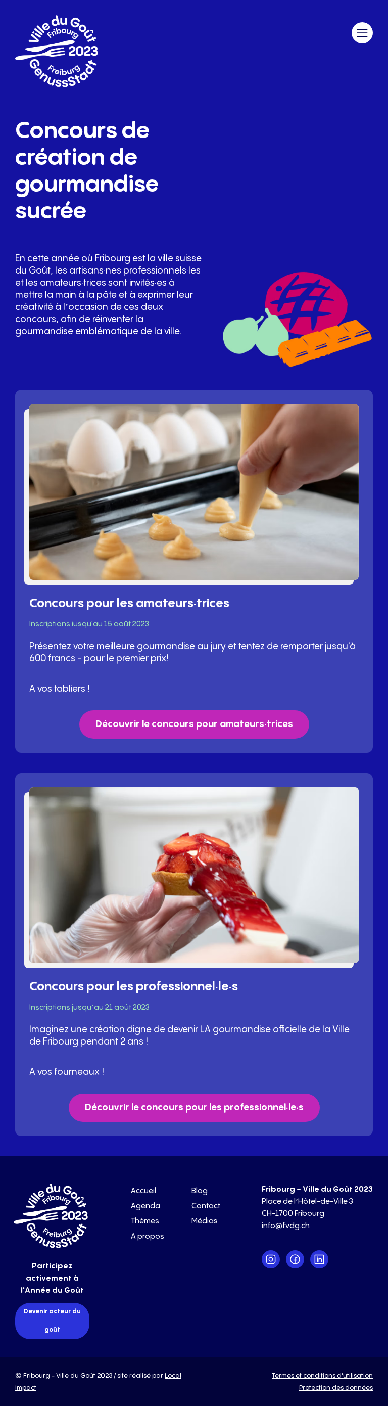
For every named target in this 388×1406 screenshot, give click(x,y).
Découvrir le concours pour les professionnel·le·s (194, 1107)
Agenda (145, 1206)
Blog (199, 1191)
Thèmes (145, 1221)
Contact (205, 1206)
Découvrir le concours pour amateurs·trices (194, 724)
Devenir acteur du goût (52, 1320)
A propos (147, 1236)
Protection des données (336, 1387)
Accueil (143, 1191)
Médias (204, 1221)
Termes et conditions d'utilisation (322, 1375)
